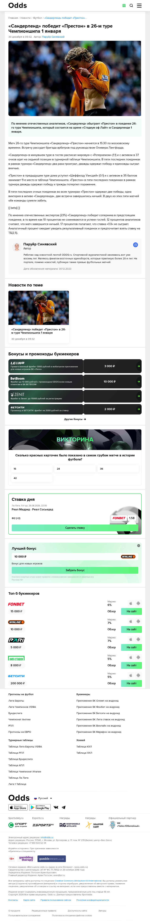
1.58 (132, 518)
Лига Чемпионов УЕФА (22, 707)
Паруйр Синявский (53, 36)
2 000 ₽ (109, 409)
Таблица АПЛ (16, 765)
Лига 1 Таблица (17, 784)
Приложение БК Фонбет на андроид (97, 707)
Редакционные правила (44, 910)
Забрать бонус (75, 570)
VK (56, 807)
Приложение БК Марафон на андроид (98, 731)
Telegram (64, 807)
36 (101, 468)
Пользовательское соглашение (24, 915)
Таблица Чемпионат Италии (24, 771)
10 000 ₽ (110, 381)
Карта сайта (29, 900)
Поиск (131, 5)
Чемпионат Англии (19, 719)
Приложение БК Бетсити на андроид (98, 713)
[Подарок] (124, 5)
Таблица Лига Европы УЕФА (25, 746)
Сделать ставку (75, 527)
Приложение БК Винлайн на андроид (98, 725)
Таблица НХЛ (84, 752)
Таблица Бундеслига (20, 759)
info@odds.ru (47, 837)
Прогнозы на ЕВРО (19, 731)
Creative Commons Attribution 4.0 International (78, 880)
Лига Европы (16, 700)
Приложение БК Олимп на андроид (97, 700)
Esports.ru (43, 825)
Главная (13, 17)
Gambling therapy (26, 858)
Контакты (13, 900)
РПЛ (11, 725)
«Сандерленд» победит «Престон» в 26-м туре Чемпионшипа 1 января (38, 331)
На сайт (131, 611)
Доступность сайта (77, 910)
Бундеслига (15, 713)
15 (15, 468)
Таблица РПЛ (16, 752)
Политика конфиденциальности (92, 900)
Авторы (102, 910)
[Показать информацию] (138, 545)
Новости (25, 17)
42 (15, 478)
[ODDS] (17, 5)
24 (58, 468)
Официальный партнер (124, 825)
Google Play (40, 807)
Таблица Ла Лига (18, 777)
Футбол (37, 17)
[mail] (135, 244)
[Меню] (139, 6)
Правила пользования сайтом (56, 900)
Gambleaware (52, 858)
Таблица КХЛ (84, 746)
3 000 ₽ (109, 366)
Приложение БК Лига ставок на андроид (100, 719)
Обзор (112, 611)
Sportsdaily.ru (17, 825)
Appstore (18, 807)
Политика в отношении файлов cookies (72, 915)
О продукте (14, 910)
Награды (70, 825)
